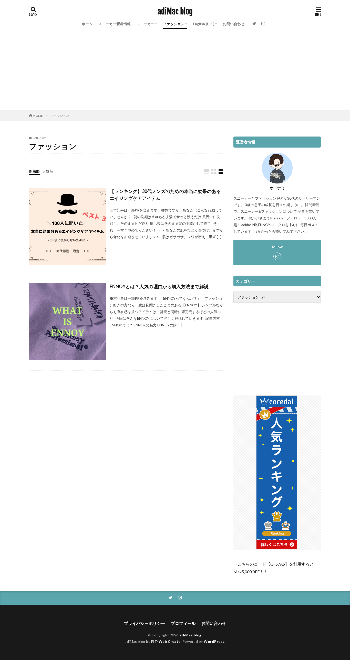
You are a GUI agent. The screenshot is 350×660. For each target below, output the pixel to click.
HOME (38, 116)
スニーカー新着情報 (114, 24)
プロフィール (183, 623)
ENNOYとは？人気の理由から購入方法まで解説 (159, 286)
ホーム (87, 24)
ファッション (173, 24)
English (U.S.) (203, 24)
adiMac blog (175, 11)
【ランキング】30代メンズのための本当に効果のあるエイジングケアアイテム (165, 194)
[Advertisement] (175, 72)
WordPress (214, 641)
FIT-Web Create (166, 641)
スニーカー (146, 24)
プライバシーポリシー (144, 623)
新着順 (34, 171)
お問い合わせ (233, 24)
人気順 (47, 171)
